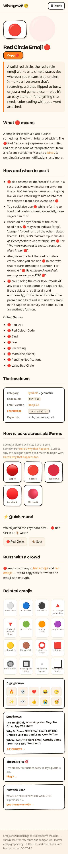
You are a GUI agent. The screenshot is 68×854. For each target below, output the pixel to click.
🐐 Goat (37, 542)
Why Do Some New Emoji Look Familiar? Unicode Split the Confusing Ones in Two (32, 733)
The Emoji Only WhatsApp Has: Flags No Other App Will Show (31, 724)
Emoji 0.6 (33, 405)
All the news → (16, 749)
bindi (50, 153)
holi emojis (40, 568)
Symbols (33, 393)
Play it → (12, 776)
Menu (56, 5)
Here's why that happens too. (21, 457)
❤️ (34, 691)
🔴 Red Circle (15, 542)
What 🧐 (15, 6)
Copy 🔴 (13, 55)
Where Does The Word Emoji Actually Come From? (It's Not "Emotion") (34, 741)
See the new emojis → (20, 804)
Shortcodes (14, 410)
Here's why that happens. (34, 448)
